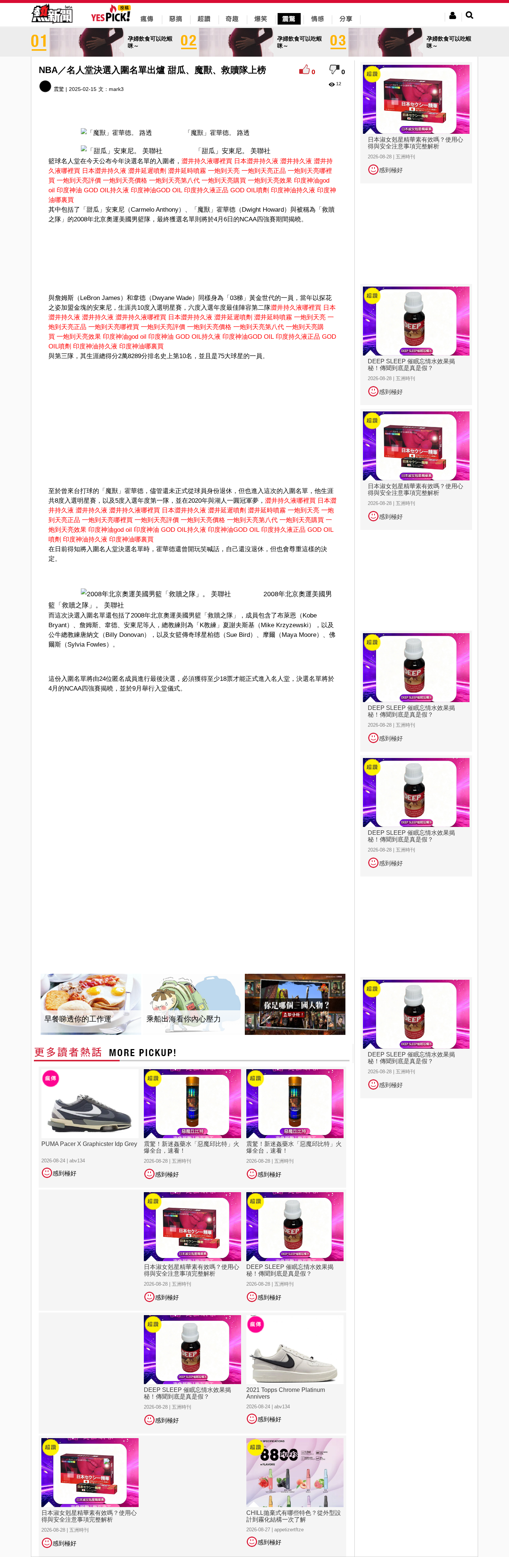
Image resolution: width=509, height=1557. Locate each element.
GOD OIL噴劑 (249, 190)
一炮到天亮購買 (224, 180)
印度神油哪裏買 (141, 346)
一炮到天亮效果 (270, 180)
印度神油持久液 (293, 190)
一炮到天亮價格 (125, 180)
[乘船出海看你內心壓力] (193, 1004)
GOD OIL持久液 (106, 190)
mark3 (116, 89)
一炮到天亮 (224, 170)
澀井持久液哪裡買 (206, 161)
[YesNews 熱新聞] (52, 24)
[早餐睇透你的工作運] (91, 1004)
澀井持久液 (296, 161)
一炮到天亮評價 (79, 180)
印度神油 (69, 190)
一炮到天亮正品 (263, 170)
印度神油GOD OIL (156, 190)
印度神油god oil (124, 336)
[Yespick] (112, 20)
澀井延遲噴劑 (147, 170)
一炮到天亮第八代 (174, 180)
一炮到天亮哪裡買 (113, 327)
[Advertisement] (193, 248)
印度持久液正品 (206, 190)
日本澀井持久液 (256, 161)
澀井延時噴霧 (187, 170)
